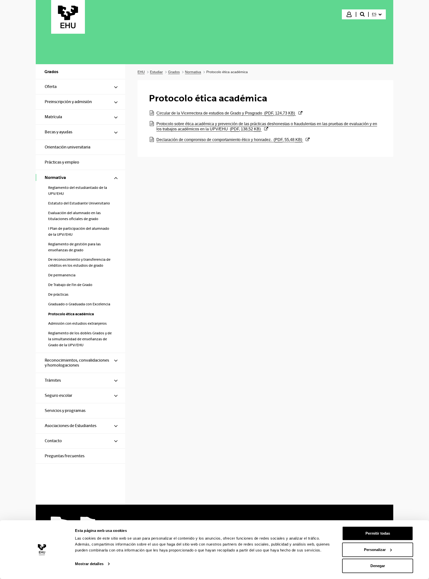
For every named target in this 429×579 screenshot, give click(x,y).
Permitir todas (377, 533)
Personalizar (375, 550)
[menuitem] (377, 14)
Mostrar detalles (89, 564)
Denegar (377, 566)
